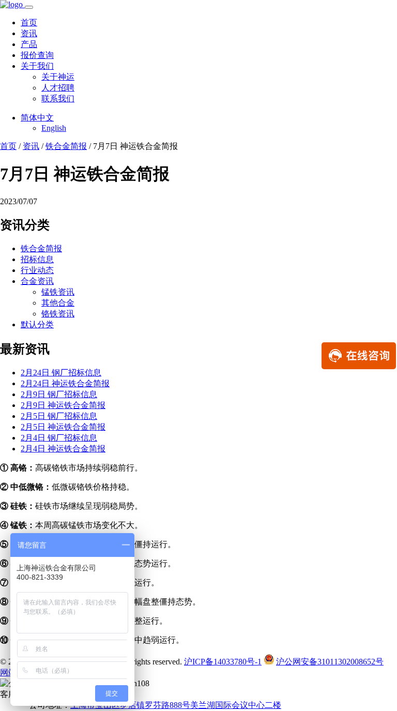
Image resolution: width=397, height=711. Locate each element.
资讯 (29, 33)
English (53, 128)
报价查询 (37, 55)
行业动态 (37, 270)
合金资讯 (37, 281)
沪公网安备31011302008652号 (330, 661)
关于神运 (57, 76)
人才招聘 (57, 87)
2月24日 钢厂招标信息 (61, 372)
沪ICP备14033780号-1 (223, 661)
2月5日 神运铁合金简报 (63, 426)
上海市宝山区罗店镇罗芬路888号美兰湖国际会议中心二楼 (175, 705)
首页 (29, 22)
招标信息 (37, 259)
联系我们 (57, 98)
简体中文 (37, 117)
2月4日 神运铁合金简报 (63, 448)
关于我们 (37, 66)
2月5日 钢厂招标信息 (59, 416)
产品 (29, 44)
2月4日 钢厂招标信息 (59, 437)
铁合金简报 (66, 146)
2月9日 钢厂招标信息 (59, 394)
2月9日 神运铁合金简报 (63, 405)
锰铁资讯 (57, 292)
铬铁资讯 (57, 313)
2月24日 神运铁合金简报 (65, 383)
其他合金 (57, 302)
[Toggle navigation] (29, 7)
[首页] (12, 4)
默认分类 (37, 324)
